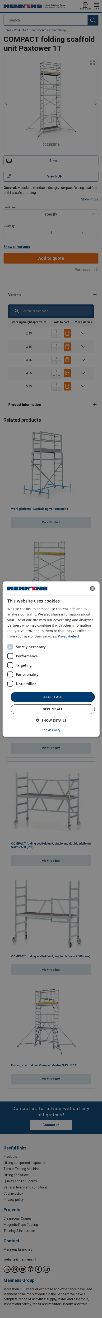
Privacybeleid (68, 636)
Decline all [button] (53, 709)
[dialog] (51, 659)
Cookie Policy (51, 730)
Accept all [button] (52, 697)
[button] (51, 720)
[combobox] (92, 588)
